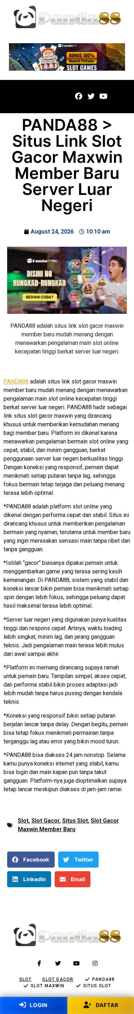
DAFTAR (106, 1005)
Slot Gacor (45, 820)
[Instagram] (95, 963)
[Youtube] (103, 96)
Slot (23, 820)
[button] (19, 96)
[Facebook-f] (39, 963)
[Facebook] (78, 96)
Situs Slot (75, 820)
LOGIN (37, 1005)
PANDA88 (16, 381)
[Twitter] (91, 96)
